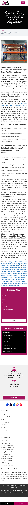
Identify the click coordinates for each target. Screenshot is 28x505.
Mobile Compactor (7, 351)
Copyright (4, 485)
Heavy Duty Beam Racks (8, 452)
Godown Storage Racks (8, 445)
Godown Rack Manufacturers (11, 283)
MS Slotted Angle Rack (7, 465)
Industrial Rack (6, 342)
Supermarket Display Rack (9, 348)
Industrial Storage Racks (8, 456)
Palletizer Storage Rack (8, 447)
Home (2, 30)
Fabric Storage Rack (7, 458)
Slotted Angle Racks (8, 335)
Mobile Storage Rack (7, 463)
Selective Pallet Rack (7, 460)
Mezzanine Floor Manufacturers (13, 279)
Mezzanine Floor (7, 338)
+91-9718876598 (14, 386)
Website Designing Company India (17, 492)
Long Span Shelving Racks (8, 449)
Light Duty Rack (6, 443)
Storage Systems (6, 454)
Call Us (7, 503)
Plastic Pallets (6, 345)
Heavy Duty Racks (7, 332)
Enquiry (21, 503)
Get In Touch (14, 397)
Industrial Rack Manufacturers (14, 281)
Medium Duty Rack (6, 441)
